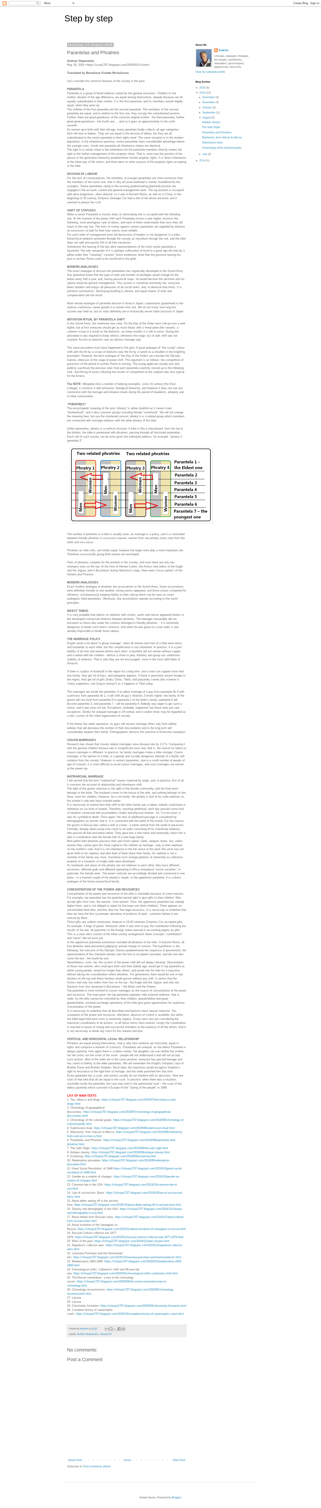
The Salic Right (211, 127)
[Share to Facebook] (119, 1329)
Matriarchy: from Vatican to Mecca (222, 137)
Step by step (88, 18)
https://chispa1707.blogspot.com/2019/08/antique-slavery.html (130, 1152)
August (206, 117)
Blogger (176, 1497)
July (205, 154)
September (209, 112)
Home (127, 1460)
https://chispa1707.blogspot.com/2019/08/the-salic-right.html (129, 1148)
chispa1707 (106, 1334)
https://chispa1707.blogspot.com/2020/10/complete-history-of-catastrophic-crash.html (130, 1313)
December (209, 97)
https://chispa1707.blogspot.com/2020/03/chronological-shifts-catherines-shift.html (125, 1273)
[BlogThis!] (111, 1329)
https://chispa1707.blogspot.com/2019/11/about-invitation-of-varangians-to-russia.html (132, 1229)
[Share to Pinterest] (123, 1329)
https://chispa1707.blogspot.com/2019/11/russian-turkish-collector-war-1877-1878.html (129, 1237)
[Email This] (107, 1329)
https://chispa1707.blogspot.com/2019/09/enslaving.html (120, 1156)
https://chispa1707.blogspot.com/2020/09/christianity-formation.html (143, 1305)
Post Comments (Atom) (96, 1466)
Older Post (179, 1460)
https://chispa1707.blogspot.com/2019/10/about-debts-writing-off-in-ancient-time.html (127, 1204)
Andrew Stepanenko (87, 1334)
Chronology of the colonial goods (221, 147)
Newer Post (75, 1460)
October (207, 107)
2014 (202, 160)
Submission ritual (212, 142)
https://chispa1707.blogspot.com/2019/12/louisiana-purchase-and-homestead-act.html (127, 1257)
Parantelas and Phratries (216, 132)
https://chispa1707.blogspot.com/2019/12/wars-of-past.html (132, 1241)
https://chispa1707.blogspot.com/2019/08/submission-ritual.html (134, 1128)
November (209, 102)
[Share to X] (115, 1329)
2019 (202, 92)
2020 (202, 87)
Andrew (223, 50)
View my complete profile (210, 71)
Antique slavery (211, 122)
